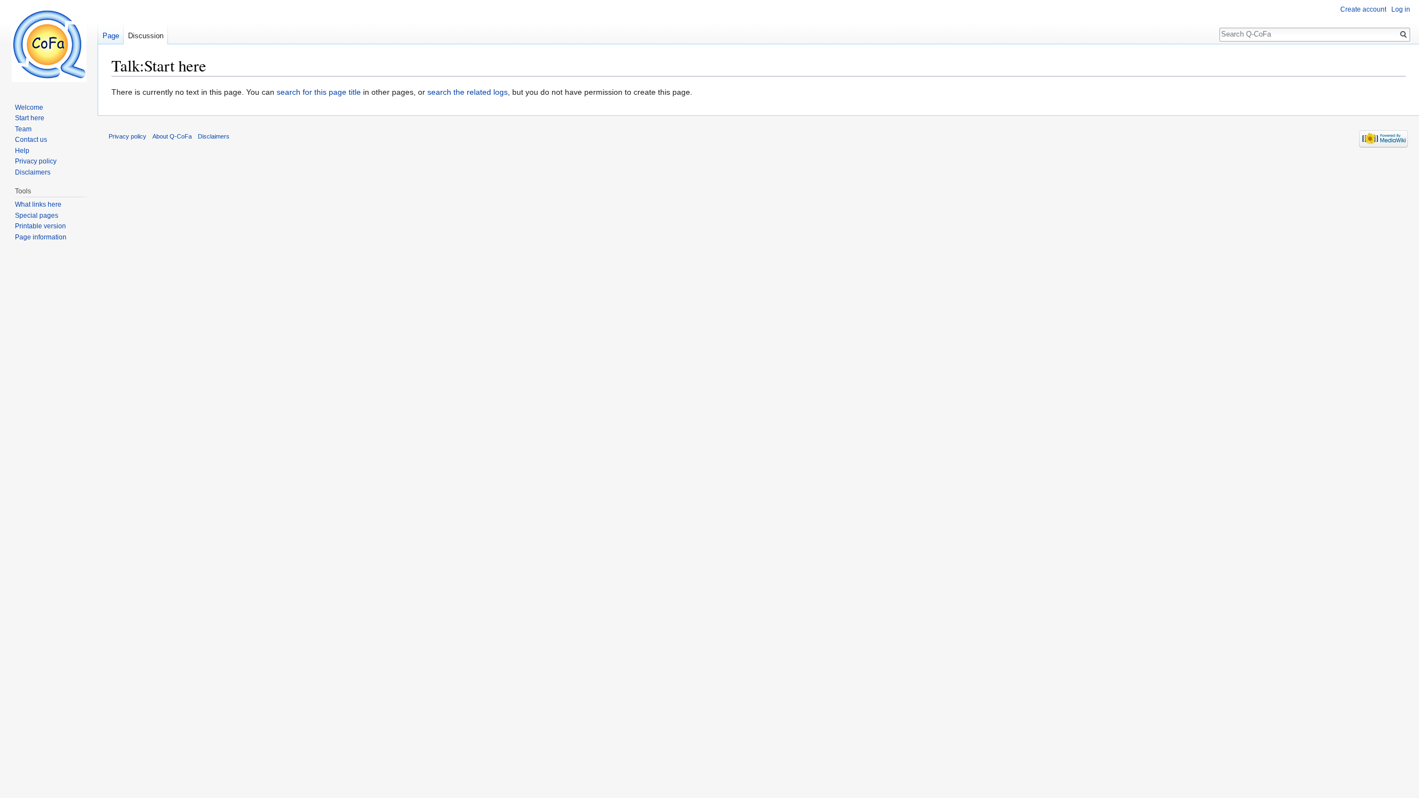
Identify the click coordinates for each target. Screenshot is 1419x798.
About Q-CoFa (172, 136)
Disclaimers (32, 172)
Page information (41, 237)
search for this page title (319, 92)
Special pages (36, 215)
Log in (1400, 9)
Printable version (40, 226)
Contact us (31, 140)
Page (111, 36)
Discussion (146, 36)
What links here (38, 204)
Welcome (29, 107)
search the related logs (467, 92)
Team (23, 129)
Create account (1363, 9)
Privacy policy (36, 161)
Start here (29, 118)
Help (22, 151)
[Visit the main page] (48, 44)
